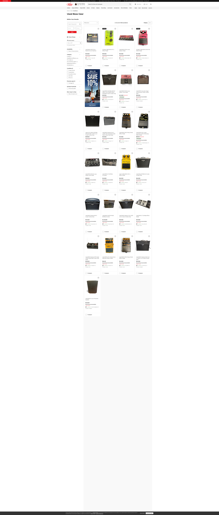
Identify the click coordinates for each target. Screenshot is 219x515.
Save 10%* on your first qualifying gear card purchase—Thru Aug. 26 (136, 0)
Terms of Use (92, 513)
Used (139, 7)
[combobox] (91, 22)
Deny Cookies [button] (142, 513)
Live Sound (110, 7)
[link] (92, 51)
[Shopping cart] (150, 4)
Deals (136, 7)
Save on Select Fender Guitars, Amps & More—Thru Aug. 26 (110, 0)
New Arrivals (144, 7)
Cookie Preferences (99, 513)
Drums (88, 7)
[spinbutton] (70, 28)
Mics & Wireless (124, 7)
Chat (78, 4)
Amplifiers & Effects (72, 58)
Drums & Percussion (72, 61)
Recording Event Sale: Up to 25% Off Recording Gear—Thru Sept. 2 (83, 0)
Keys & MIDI (82, 7)
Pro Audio (70, 59)
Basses (97, 7)
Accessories (116, 7)
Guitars (68, 7)
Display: (146, 22)
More (130, 7)
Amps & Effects (75, 7)
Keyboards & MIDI (71, 63)
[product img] (92, 37)
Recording (103, 7)
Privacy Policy (95, 512)
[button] (79, 4)
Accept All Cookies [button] (149, 513)
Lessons (150, 7)
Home (68, 10)
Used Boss (75, 10)
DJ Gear (93, 7)
